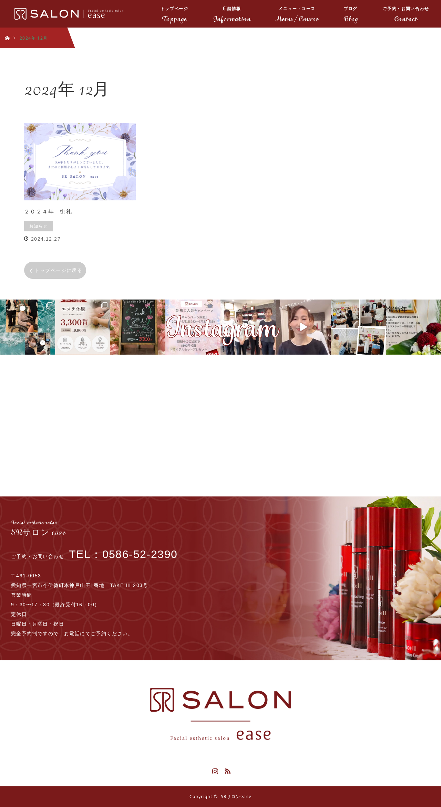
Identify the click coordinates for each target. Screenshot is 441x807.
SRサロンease (236, 796)
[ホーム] (7, 30)
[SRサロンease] (220, 714)
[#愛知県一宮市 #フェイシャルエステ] (248, 327)
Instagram (214, 770)
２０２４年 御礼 (48, 211)
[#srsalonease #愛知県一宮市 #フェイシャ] (303, 327)
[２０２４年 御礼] (80, 161)
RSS (227, 770)
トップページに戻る (59, 270)
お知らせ (38, 226)
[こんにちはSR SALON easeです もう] (137, 327)
